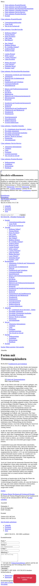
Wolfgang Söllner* (11, 33)
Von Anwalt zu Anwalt (12, 155)
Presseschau (8, 138)
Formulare (8, 152)
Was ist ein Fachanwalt (12, 26)
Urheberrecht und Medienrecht (14, 110)
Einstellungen (26, 190)
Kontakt (7, 16)
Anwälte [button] (24, 7)
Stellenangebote (10, 162)
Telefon (4, 545)
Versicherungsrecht (11, 117)
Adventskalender (10, 140)
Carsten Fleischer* (10, 57)
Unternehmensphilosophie (13, 22)
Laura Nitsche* (9, 64)
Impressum (25, 187)
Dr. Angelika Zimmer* (12, 47)
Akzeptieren (4, 197)
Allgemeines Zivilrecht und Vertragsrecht (18, 75)
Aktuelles (21, 126)
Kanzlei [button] (23, 5)
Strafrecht (8, 106)
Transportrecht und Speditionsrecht (16, 108)
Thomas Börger (10, 34)
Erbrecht (7, 80)
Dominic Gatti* (10, 68)
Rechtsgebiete (25, 71)
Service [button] (22, 12)
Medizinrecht (9, 94)
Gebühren (8, 148)
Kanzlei (19, 19)
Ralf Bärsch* (9, 40)
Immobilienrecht (10, 85)
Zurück (3, 491)
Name (3, 541)
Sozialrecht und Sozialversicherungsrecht (18, 103)
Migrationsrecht (10, 98)
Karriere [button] (23, 14)
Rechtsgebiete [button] (29, 8)
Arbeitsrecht (8, 76)
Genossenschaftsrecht (11, 84)
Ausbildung (8, 164)
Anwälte (20, 29)
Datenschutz (11, 187)
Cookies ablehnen (15, 188)
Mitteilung (4, 552)
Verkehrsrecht (9, 114)
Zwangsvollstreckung (11, 122)
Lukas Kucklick (10, 59)
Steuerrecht (8, 105)
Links (6, 150)
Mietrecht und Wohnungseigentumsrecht (17, 96)
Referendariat (9, 166)
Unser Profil (8, 24)
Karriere (19, 159)
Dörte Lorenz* (9, 56)
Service (19, 143)
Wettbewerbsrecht (10, 121)
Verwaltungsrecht (10, 119)
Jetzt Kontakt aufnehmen (8, 199)
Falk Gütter (8, 38)
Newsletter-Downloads (12, 134)
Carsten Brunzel (10, 54)
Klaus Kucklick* (10, 36)
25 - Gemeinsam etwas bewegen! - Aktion (18, 129)
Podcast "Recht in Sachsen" (13, 136)
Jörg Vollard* (9, 43)
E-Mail (3, 548)
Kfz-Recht (8, 92)
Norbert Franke (9, 50)
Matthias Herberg (10, 45)
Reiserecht (8, 99)
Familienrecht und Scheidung (14, 82)
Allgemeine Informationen (13, 147)
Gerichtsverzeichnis (11, 154)
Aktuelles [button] (25, 10)
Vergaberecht (9, 112)
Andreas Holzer (10, 49)
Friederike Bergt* (10, 66)
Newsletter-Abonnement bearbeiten (16, 133)
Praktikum (8, 168)
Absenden (4, 568)
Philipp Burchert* (10, 62)
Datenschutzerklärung (18, 563)
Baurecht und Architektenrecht (14, 78)
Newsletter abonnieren (12, 131)
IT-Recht (7, 91)
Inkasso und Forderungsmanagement (16, 89)
